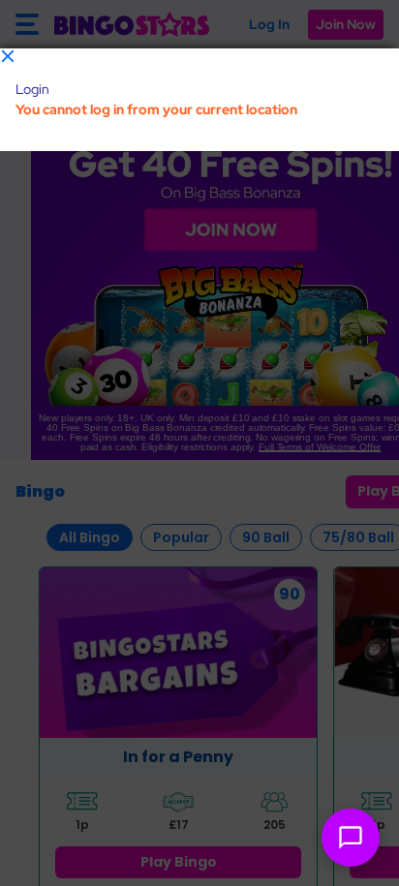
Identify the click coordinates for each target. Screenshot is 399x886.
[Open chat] (351, 838)
